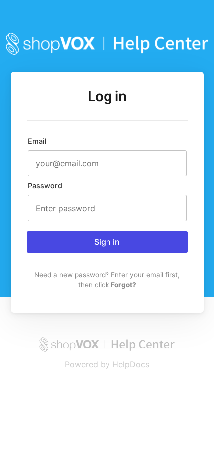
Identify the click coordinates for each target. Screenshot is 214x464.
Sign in (107, 242)
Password (45, 185)
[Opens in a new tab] (107, 349)
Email (37, 141)
